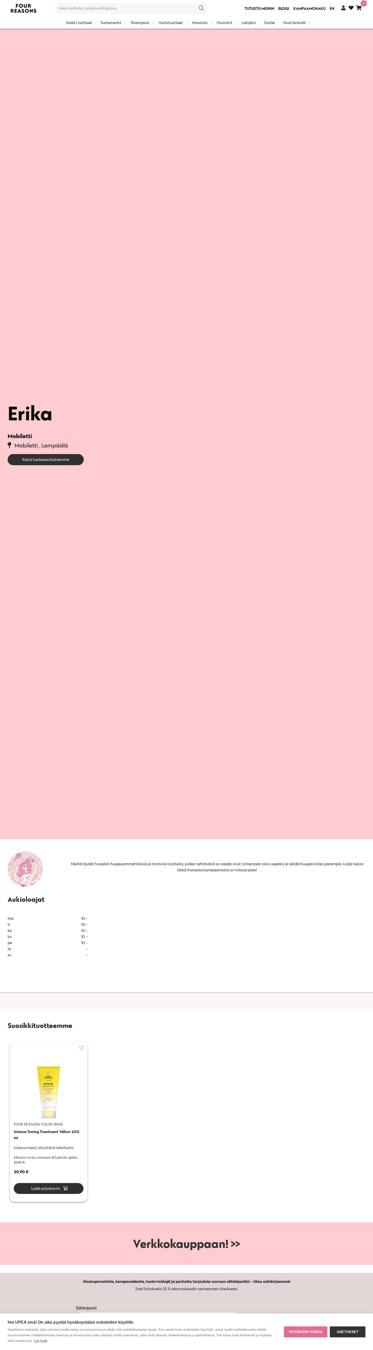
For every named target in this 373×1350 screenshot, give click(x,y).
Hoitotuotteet (171, 22)
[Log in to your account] (343, 7)
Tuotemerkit (111, 22)
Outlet (269, 22)
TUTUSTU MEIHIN (259, 8)
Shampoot (140, 22)
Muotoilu (200, 22)
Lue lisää (40, 1341)
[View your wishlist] (351, 8)
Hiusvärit (224, 22)
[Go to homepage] (23, 8)
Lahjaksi (249, 22)
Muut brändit (294, 22)
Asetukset (348, 1332)
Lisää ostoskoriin (45, 1188)
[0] (358, 7)
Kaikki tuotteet (79, 22)
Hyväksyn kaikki (305, 1332)
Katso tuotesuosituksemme (45, 459)
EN (332, 8)
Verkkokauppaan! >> (186, 1243)
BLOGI (283, 8)
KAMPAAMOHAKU (309, 8)
